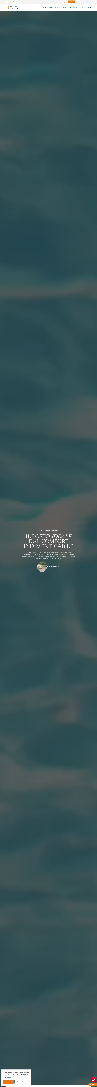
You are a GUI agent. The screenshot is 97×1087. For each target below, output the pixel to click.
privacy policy (24, 1074)
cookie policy (14, 1074)
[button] (48, 567)
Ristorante (65, 7)
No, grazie (20, 1082)
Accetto (8, 1082)
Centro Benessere (75, 7)
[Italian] (78, 1)
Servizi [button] (83, 7)
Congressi (58, 7)
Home (45, 7)
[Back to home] (12, 7)
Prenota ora (71, 1)
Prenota (93, 1084)
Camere (51, 7)
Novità (89, 7)
